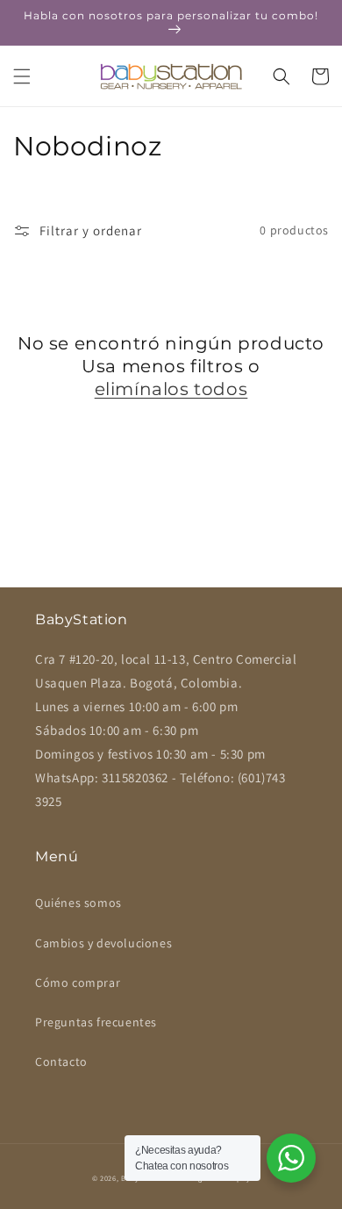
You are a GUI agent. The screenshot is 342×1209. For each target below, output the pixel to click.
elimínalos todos (171, 388)
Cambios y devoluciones (103, 943)
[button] (22, 76)
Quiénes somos (78, 902)
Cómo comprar (77, 982)
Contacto (61, 1061)
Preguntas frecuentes (96, 1022)
